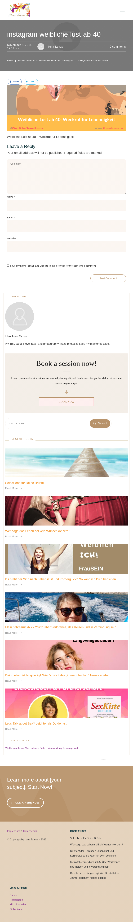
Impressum (14, 831)
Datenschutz (30, 831)
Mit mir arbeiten (18, 904)
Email (11, 217)
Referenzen (16, 899)
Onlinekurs (16, 909)
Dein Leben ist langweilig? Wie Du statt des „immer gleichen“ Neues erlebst (57, 675)
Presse (14, 895)
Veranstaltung (55, 748)
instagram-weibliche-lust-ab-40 (54, 34)
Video (43, 748)
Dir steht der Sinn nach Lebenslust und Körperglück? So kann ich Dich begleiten (60, 579)
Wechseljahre (32, 748)
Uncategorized (70, 748)
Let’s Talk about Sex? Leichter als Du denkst (35, 723)
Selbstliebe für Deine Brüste (24, 483)
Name (11, 196)
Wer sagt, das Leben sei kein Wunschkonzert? (37, 531)
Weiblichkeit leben (14, 748)
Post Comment (108, 278)
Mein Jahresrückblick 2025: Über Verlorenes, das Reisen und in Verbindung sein (60, 627)
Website (11, 238)
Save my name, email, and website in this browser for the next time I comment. (53, 265)
